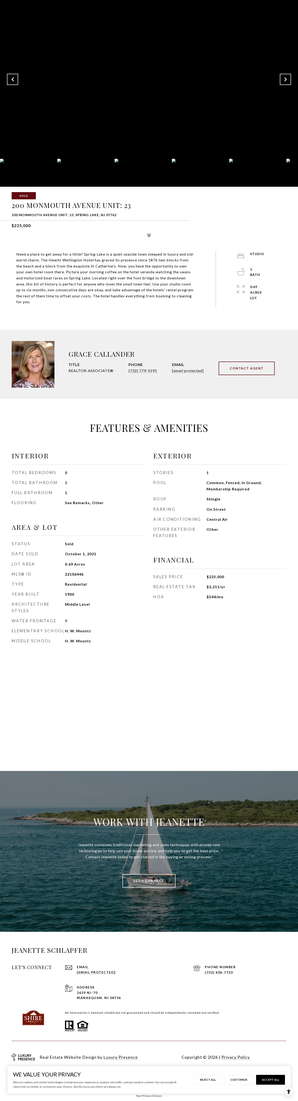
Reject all (208, 1079)
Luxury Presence (120, 1057)
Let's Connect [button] (149, 881)
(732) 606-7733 (219, 972)
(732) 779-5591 (143, 370)
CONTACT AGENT (247, 368)
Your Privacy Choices (149, 1095)
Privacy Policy (235, 1057)
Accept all (270, 1079)
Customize (238, 1079)
